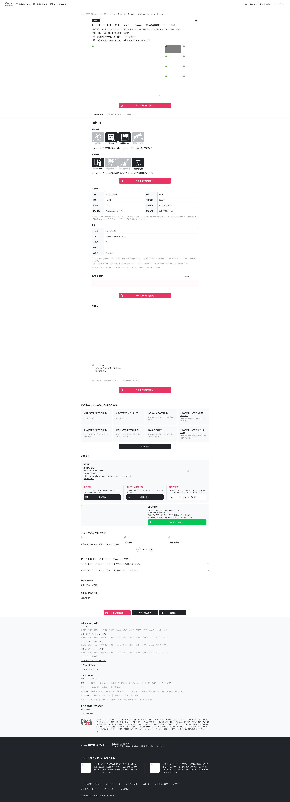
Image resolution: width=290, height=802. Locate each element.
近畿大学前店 (118, 695)
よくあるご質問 (161, 784)
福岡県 (158, 630)
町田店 (154, 683)
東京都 (96, 630)
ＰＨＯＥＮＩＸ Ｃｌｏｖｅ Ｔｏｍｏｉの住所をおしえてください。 (110, 570)
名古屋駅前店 (95, 687)
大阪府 (114, 14)
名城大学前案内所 (115, 687)
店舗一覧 (146, 784)
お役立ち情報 (85, 709)
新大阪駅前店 (95, 695)
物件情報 (97, 114)
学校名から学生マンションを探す (93, 649)
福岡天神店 (95, 700)
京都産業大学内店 (97, 691)
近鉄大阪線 (85, 597)
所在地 (129, 114)
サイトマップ (109, 788)
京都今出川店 (110, 691)
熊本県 (165, 630)
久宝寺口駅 (85, 585)
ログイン (281, 4)
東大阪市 (123, 14)
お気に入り (252, 4)
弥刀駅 (94, 585)
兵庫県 (145, 630)
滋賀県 (131, 630)
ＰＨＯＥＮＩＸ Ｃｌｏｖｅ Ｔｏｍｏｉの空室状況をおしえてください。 (111, 564)
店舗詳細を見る (89, 479)
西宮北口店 (129, 695)
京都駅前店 (121, 691)
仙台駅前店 (95, 679)
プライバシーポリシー (90, 788)
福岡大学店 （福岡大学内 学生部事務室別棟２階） (119, 700)
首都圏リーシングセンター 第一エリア (135, 683)
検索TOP (84, 626)
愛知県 (125, 630)
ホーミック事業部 (133, 691)
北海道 (83, 630)
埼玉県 (118, 630)
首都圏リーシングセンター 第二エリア (105, 683)
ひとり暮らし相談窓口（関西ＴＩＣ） (170, 691)
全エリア (105, 14)
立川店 (160, 683)
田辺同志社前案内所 (148, 691)
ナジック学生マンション (89, 14)
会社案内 (124, 788)
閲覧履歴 (267, 4)
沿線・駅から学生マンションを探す (93, 634)
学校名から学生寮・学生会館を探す (93, 661)
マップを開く (130, 36)
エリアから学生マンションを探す (93, 641)
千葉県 (111, 630)
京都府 (138, 630)
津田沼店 (168, 683)
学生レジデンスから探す (89, 669)
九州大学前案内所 (146, 700)
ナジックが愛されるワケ (91, 784)
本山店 (104, 687)
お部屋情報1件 (114, 114)
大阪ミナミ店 (107, 695)
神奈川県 (104, 630)
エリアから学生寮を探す (89, 656)
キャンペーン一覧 (87, 713)
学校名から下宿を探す (89, 665)
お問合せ (176, 784)
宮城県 (90, 630)
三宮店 (137, 695)
